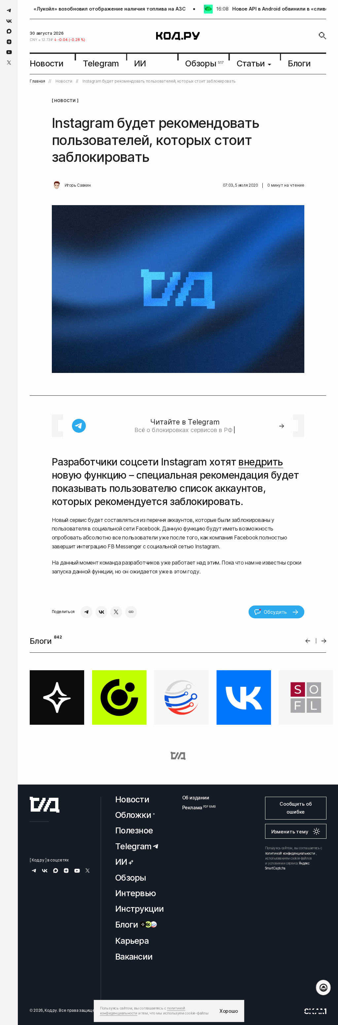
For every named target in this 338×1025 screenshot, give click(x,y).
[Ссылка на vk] (9, 21)
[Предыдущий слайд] (308, 641)
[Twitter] (116, 612)
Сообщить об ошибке (296, 808)
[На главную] (178, 36)
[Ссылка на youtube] (9, 52)
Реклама (195, 807)
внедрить (260, 462)
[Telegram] (86, 612)
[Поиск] (322, 35)
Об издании (195, 797)
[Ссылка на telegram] (9, 10)
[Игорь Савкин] (57, 185)
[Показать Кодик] (323, 987)
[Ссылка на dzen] (9, 42)
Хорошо (229, 1011)
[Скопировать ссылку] (131, 612)
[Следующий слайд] (324, 641)
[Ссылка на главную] (44, 805)
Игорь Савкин (78, 185)
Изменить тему (289, 831)
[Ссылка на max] (9, 31)
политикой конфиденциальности (290, 853)
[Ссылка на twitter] (9, 62)
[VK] (101, 612)
